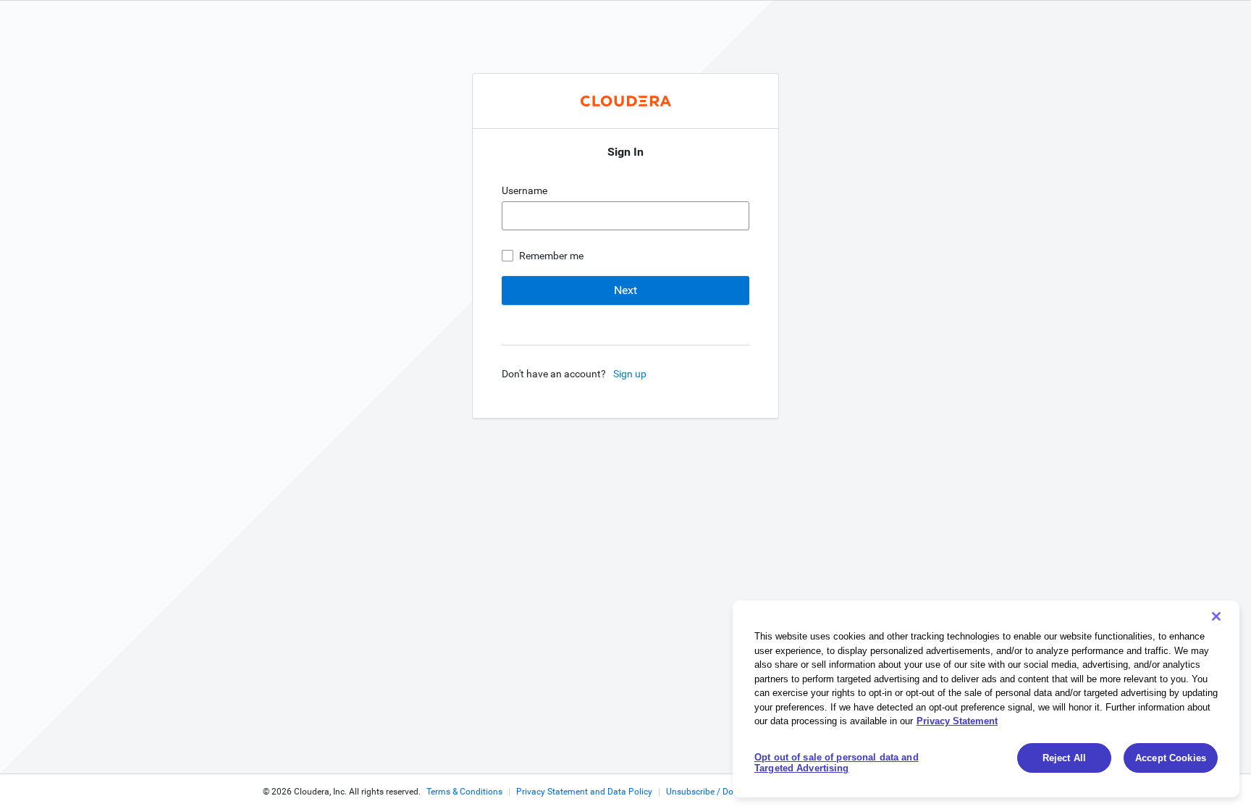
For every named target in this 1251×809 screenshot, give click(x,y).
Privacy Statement (957, 721)
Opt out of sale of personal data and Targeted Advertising (836, 763)
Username (525, 190)
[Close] (1216, 616)
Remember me (551, 255)
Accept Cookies (1170, 758)
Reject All (1064, 758)
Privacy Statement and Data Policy (584, 792)
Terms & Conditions (464, 792)
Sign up (629, 374)
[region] (986, 698)
